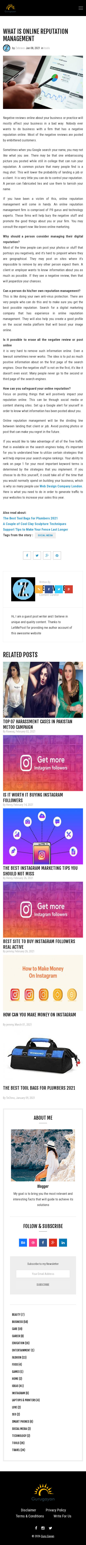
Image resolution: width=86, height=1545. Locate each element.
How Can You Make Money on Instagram (39, 1014)
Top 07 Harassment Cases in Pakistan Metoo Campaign (37, 723)
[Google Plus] (53, 1243)
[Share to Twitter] (37, 555)
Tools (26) (18, 1443)
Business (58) (20, 1322)
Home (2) (17, 1378)
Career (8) (18, 1336)
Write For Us (62, 1516)
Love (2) (16, 1407)
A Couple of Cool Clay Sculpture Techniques (34, 524)
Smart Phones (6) (22, 1421)
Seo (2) (16, 1414)
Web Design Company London (61, 486)
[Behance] (23, 1243)
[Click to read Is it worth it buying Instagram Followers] (43, 763)
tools (47, 48)
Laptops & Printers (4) (26, 1400)
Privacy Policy (56, 1510)
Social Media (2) (21, 1428)
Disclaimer (28, 1510)
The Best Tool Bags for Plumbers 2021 (30, 518)
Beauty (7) (18, 1314)
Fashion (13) (19, 1357)
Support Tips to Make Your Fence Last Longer (35, 529)
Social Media (45, 535)
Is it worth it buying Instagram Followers (33, 796)
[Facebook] (43, 1243)
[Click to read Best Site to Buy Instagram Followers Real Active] (43, 910)
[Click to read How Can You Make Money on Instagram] (43, 983)
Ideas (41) (18, 1386)
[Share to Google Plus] (47, 555)
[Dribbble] (33, 1243)
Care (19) (17, 1329)
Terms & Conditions (30, 1516)
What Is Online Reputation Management (35, 35)
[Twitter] (50, 1528)
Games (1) (17, 1371)
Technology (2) (21, 1435)
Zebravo (20, 48)
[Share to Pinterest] (57, 555)
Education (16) (21, 1343)
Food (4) (17, 1364)
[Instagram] (42, 1528)
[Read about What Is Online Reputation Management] (6, 48)
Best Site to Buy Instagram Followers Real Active (39, 943)
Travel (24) (18, 1450)
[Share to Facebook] (27, 555)
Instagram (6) (20, 1393)
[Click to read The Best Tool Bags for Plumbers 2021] (43, 1056)
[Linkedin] (63, 1243)
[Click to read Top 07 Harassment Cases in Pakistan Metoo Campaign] (43, 690)
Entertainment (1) (23, 1350)
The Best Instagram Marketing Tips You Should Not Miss (40, 869)
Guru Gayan (47, 1536)
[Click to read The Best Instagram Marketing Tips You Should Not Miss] (43, 836)
